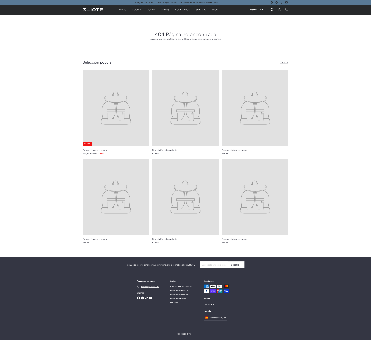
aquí (195, 39)
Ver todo (284, 62)
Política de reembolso (179, 294)
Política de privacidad (179, 290)
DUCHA (151, 9)
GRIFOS (165, 9)
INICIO (122, 9)
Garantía (174, 302)
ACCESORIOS (182, 9)
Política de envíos (178, 298)
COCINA (136, 9)
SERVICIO (201, 9)
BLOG (215, 9)
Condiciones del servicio (181, 286)
